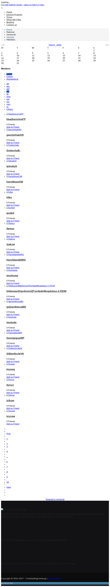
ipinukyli (11, 166)
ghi (7, 91)
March (52, 45)
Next (8, 487)
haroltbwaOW (14, 181)
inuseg (10, 369)
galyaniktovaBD (16, 306)
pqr (8, 99)
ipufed (10, 213)
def (8, 89)
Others (9, 109)
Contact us (11, 25)
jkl (7, 94)
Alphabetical (12, 79)
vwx (8, 104)
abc (8, 86)
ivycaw (10, 416)
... (7, 457)
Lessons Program (14, 15)
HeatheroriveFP (16, 119)
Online (9, 77)
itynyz (10, 385)
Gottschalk (13, 150)
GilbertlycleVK (15, 353)
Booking (10, 22)
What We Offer (13, 20)
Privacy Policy (54, 578)
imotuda (11, 322)
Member (10, 37)
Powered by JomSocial (55, 499)
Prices (9, 17)
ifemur (10, 228)
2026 (58, 45)
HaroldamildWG (16, 259)
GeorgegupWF (15, 338)
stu (7, 102)
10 (7, 482)
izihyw (10, 400)
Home (9, 12)
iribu (9, 197)
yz (7, 107)
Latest (9, 74)
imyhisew (12, 275)
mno (8, 97)
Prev (8, 434)
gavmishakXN (15, 135)
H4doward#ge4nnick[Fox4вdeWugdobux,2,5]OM (36, 291)
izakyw (10, 244)
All (7, 84)
